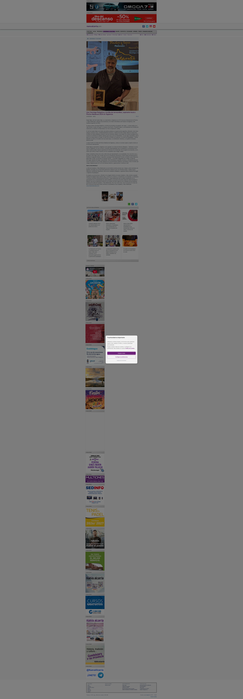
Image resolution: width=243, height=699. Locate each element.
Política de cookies (129, 348)
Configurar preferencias (121, 357)
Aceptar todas (121, 353)
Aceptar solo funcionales (121, 360)
